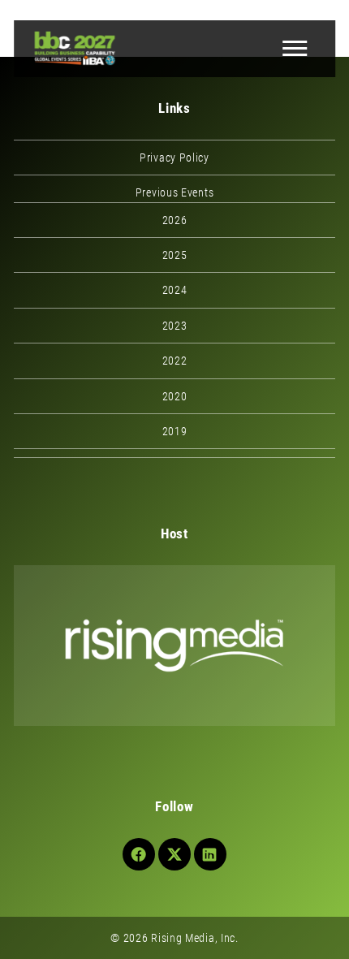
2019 (174, 431)
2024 (174, 289)
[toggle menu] (294, 48)
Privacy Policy (174, 157)
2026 (174, 220)
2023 (174, 325)
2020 (174, 396)
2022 (174, 360)
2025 (174, 254)
